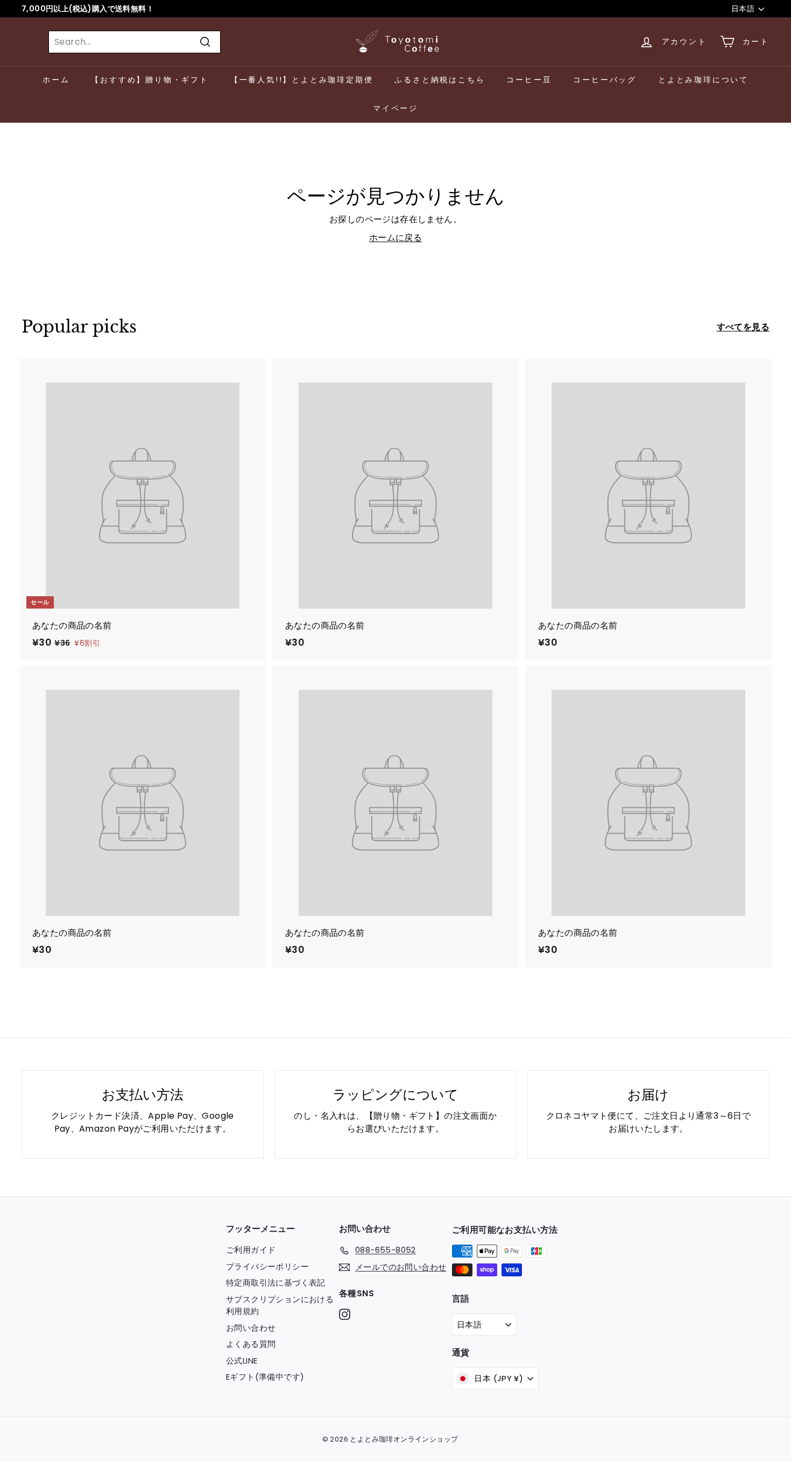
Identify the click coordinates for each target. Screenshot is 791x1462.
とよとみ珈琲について (703, 79)
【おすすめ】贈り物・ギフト (149, 79)
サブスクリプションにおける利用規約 (280, 1305)
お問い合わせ (251, 1327)
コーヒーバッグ (605, 79)
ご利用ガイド (251, 1249)
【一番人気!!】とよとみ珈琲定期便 (301, 79)
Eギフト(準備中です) (265, 1376)
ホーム (56, 79)
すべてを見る (743, 327)
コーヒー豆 (529, 79)
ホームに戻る (395, 237)
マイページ (395, 108)
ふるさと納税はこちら (439, 79)
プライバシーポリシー (267, 1266)
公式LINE (241, 1360)
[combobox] (134, 42)
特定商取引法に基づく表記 (276, 1282)
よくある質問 (251, 1344)
